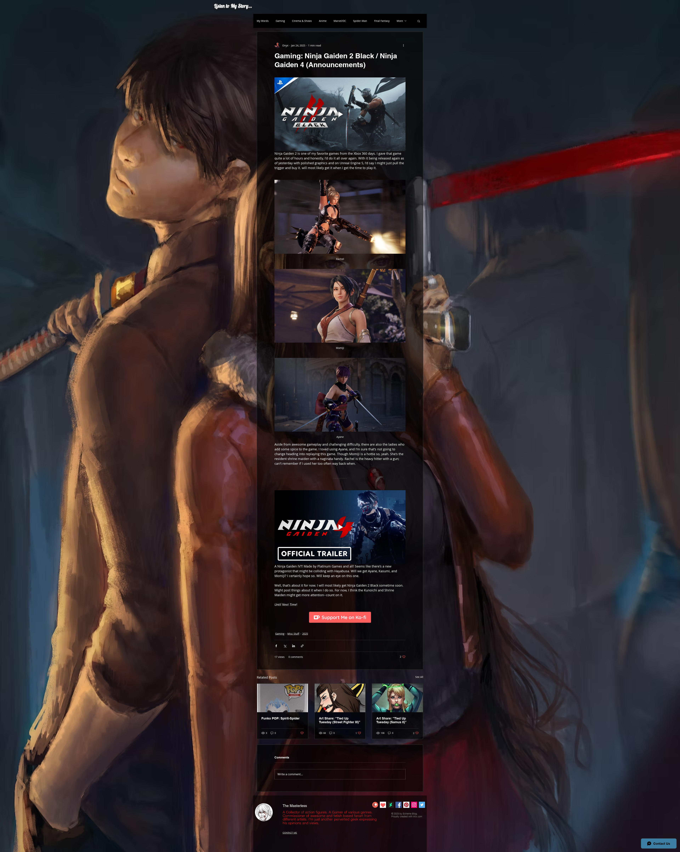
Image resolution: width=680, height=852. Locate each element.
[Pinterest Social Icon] (406, 805)
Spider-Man (360, 21)
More (400, 21)
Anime (323, 21)
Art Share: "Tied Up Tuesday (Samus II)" (391, 720)
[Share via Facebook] (276, 646)
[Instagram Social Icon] (414, 805)
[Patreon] (375, 805)
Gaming (280, 21)
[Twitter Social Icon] (422, 805)
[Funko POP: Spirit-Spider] (282, 698)
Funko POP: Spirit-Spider (280, 718)
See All (419, 677)
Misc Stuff (293, 633)
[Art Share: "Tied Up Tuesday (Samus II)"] (397, 698)
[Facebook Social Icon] (398, 805)
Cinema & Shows (302, 21)
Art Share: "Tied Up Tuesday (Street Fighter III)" (339, 720)
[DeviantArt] (391, 805)
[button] (418, 20)
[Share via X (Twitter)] (285, 646)
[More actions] (403, 45)
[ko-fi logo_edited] (383, 805)
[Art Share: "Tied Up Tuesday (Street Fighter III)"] (340, 698)
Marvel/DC (340, 21)
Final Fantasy (382, 21)
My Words (263, 21)
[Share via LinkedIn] (293, 646)
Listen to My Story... (233, 5)
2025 (305, 633)
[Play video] (340, 114)
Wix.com (417, 816)
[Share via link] (302, 646)
